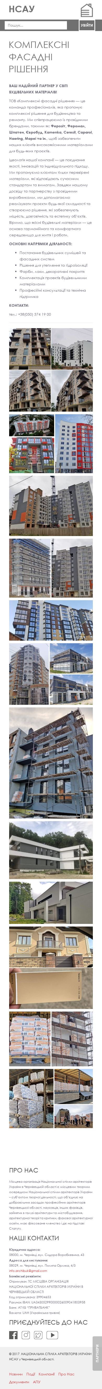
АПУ (37, 1381)
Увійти (87, 25)
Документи (19, 1381)
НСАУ (22, 8)
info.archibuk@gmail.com (28, 1270)
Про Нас (66, 1374)
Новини (16, 1374)
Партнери (97, 1354)
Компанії (47, 1374)
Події (30, 1374)
